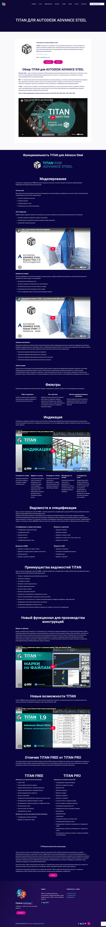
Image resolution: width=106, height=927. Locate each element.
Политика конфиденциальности (35, 923)
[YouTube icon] (42, 902)
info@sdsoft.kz (70, 897)
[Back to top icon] (88, 923)
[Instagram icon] (46, 902)
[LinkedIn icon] (44, 902)
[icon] (47, 902)
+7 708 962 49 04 (71, 895)
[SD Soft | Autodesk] (3, 4)
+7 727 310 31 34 (71, 893)
